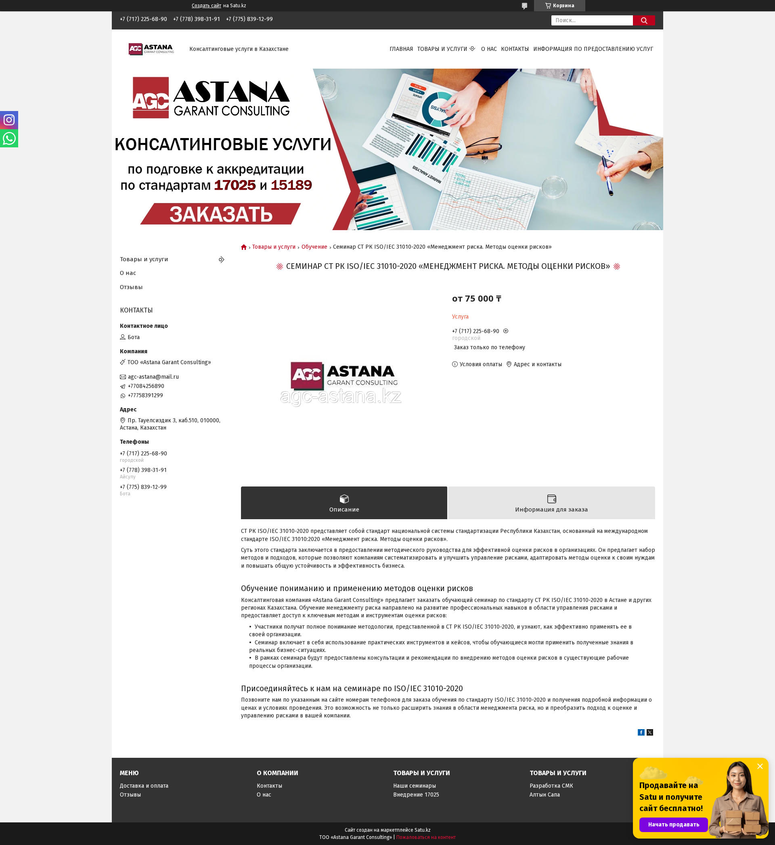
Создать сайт (206, 5)
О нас (489, 49)
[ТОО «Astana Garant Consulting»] (150, 48)
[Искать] (644, 20)
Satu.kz (423, 830)
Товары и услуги (442, 49)
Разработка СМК (551, 785)
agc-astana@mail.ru (153, 376)
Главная (401, 49)
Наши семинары (414, 785)
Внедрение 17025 (416, 794)
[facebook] (641, 733)
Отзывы (131, 287)
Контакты (515, 49)
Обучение (314, 247)
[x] (650, 733)
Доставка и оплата (144, 785)
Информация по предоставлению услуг (593, 49)
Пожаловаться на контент (426, 837)
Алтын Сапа (545, 794)
